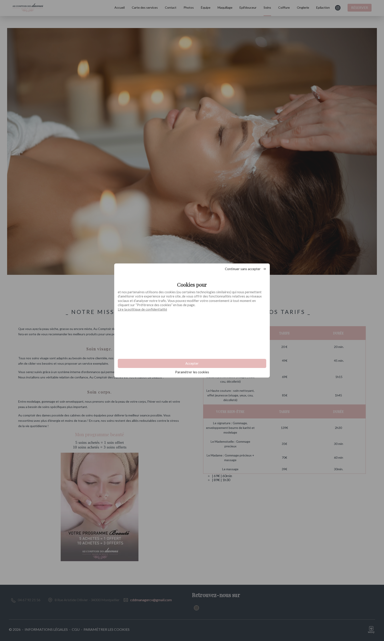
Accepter (192, 363)
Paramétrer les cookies (192, 372)
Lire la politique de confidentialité (142, 309)
